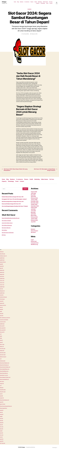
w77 (1, 334)
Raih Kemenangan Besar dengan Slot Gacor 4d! (12, 201)
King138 (1, 313)
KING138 (1, 251)
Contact (50, 3)
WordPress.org (34, 244)
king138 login (2, 253)
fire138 (1, 307)
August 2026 (34, 191)
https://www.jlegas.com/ (4, 399)
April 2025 (33, 213)
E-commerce (26, 1)
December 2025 (34, 201)
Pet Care (50, 1)
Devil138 (1, 294)
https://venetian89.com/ (4, 379)
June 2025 (33, 210)
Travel (47, 3)
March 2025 (33, 215)
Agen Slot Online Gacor (7, 223)
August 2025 (34, 207)
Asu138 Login (2, 348)
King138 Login (2, 391)
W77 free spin (2, 443)
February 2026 (34, 198)
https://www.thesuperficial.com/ (6, 406)
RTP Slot (4, 235)
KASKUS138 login (3, 297)
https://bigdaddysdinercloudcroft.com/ (10, 218)
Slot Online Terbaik (6, 220)
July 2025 (33, 209)
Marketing (40, 1)
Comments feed (34, 242)
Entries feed (34, 241)
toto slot (1, 426)
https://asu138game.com (4, 362)
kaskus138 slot (3, 262)
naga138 (1, 410)
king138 (1, 428)
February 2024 (34, 220)
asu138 (1, 424)
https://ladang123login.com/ (5, 377)
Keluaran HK (2, 290)
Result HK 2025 (3, 305)
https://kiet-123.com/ (4, 375)
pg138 (1, 393)
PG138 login (2, 299)
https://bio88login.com (4, 371)
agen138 (1, 402)
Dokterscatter (2, 360)
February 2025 (34, 217)
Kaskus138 (2, 350)
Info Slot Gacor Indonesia (8, 232)
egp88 (1, 416)
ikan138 (1, 268)
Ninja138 (1, 387)
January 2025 (34, 218)
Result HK (2, 346)
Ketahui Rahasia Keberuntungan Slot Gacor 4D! (12, 196)
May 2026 (33, 195)
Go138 (1, 437)
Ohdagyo (4, 1)
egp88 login (2, 257)
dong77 (1, 340)
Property (37, 3)
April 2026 (33, 196)
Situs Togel (2, 344)
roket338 (2, 266)
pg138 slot (2, 276)
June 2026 (33, 193)
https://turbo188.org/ (4, 373)
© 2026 (19, 447)
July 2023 (33, 221)
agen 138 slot (2, 404)
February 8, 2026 (34, 33)
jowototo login (2, 352)
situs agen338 (2, 327)
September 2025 (35, 206)
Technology (42, 3)
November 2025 (34, 202)
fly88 (1, 311)
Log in (32, 239)
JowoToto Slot (3, 321)
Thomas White (26, 33)
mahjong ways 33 (3, 255)
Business (21, 1)
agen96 (1, 264)
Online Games (45, 1)
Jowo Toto (2, 280)
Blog (18, 1)
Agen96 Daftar (3, 389)
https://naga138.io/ (3, 408)
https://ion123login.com (4, 364)
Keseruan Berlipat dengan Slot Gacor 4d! (11, 203)
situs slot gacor (34, 230)
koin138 (1, 418)
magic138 (2, 383)
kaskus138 (2, 270)
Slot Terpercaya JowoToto (5, 317)
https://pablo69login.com (4, 369)
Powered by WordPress (30, 447)
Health (35, 1)
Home (15, 1)
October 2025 (34, 204)
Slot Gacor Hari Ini (6, 227)
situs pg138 (2, 325)
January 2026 (34, 199)
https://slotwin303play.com (5, 367)
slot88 (1, 430)
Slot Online (4, 230)
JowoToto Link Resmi (4, 319)
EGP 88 (1, 288)
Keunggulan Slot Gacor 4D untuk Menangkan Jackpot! (14, 199)
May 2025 (33, 212)
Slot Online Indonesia (7, 225)
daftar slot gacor (3, 356)
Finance (31, 1)
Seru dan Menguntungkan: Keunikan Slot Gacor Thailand (15, 206)
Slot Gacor (33, 232)
